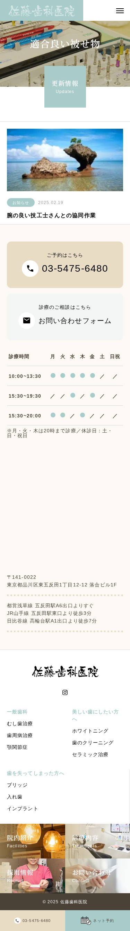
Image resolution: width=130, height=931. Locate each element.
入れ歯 (15, 796)
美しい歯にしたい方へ (95, 715)
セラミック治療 (90, 754)
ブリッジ (17, 785)
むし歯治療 (20, 723)
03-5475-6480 (37, 921)
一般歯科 (17, 711)
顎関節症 (17, 747)
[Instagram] (65, 692)
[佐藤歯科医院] (41, 10)
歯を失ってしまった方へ (35, 773)
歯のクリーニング (93, 742)
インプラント (22, 808)
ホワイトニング (90, 731)
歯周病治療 (20, 735)
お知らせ (20, 203)
